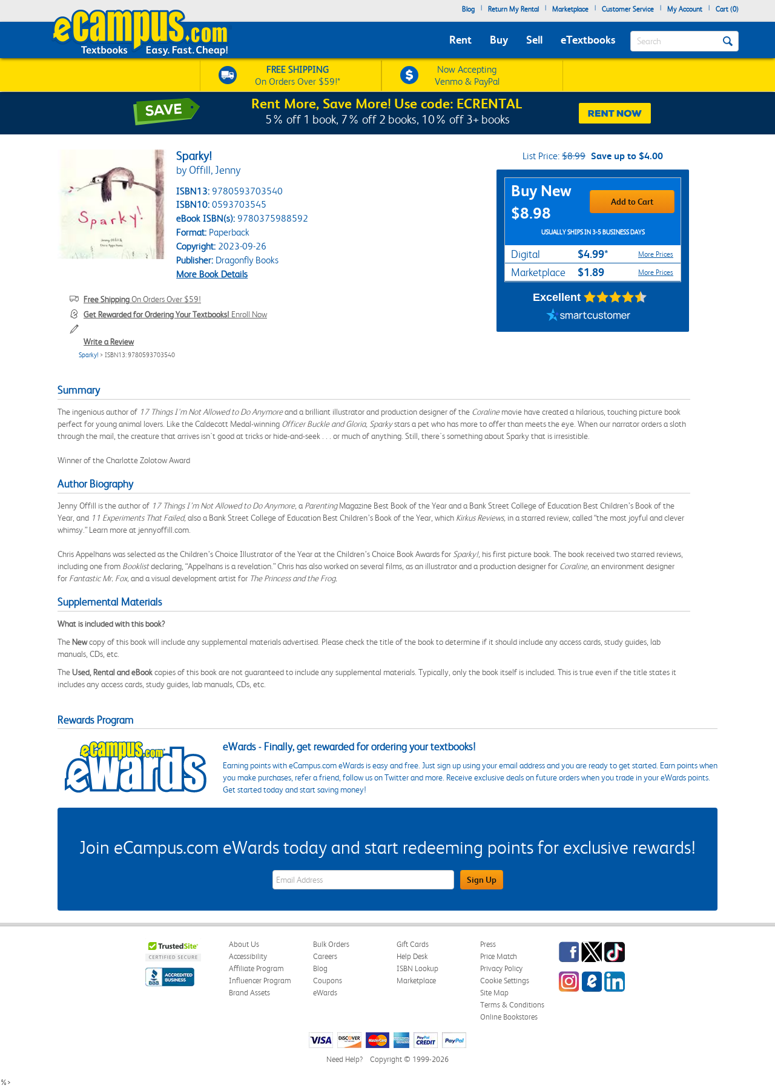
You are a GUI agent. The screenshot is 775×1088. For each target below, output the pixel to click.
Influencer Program (260, 980)
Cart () (727, 9)
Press (488, 944)
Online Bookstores (509, 1016)
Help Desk (412, 956)
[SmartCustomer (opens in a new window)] (588, 316)
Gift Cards (413, 944)
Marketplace (570, 9)
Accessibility (248, 956)
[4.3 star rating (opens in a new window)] (615, 297)
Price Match (498, 956)
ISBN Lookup (417, 968)
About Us (244, 944)
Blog (468, 9)
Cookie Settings (504, 980)
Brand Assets (249, 992)
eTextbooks (588, 39)
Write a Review (109, 341)
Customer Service (628, 9)
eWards (325, 992)
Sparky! (89, 355)
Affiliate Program (256, 968)
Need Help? (344, 1059)
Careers (325, 956)
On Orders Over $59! (142, 299)
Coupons (327, 980)
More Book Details (212, 274)
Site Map (494, 992)
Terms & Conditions (512, 1004)
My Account (684, 9)
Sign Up (481, 880)
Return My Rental (513, 9)
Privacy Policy (501, 968)
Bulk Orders (331, 944)
